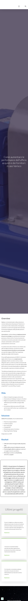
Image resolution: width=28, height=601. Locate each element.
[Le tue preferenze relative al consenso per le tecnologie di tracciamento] (2, 598)
